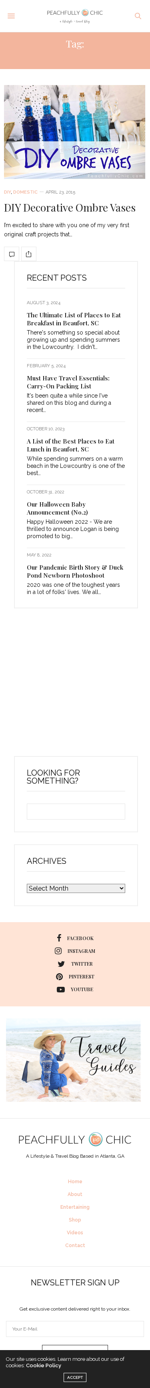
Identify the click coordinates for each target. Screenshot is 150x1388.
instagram (81, 951)
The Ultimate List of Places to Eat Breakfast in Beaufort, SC (74, 319)
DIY (7, 192)
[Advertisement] (76, 682)
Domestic (25, 192)
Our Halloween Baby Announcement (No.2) (57, 508)
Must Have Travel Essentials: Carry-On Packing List (68, 382)
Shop (75, 1220)
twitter (82, 963)
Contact (75, 1245)
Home (75, 1181)
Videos (75, 1233)
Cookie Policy (43, 1365)
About (75, 1194)
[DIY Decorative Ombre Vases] (75, 132)
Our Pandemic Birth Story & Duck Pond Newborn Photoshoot (75, 571)
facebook (80, 938)
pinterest (81, 976)
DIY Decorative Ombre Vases (70, 207)
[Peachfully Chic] (75, 16)
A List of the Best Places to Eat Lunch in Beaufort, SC (70, 445)
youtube (82, 989)
